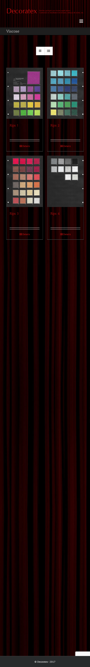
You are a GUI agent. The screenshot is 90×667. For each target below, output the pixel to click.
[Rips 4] (65, 181)
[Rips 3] (24, 181)
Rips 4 (55, 214)
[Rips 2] (65, 93)
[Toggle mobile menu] (81, 21)
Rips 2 (54, 125)
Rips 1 (14, 125)
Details (26, 146)
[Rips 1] (24, 93)
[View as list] (48, 51)
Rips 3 (14, 214)
